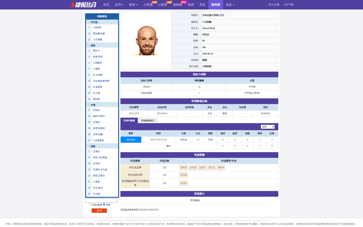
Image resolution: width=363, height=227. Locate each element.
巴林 (210, 139)
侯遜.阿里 (98, 56)
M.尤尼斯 (97, 75)
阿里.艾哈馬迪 (100, 157)
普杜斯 (96, 99)
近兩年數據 (129, 120)
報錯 (222, 15)
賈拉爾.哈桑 (99, 33)
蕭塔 (225, 113)
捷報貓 (177, 4)
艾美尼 (96, 151)
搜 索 (99, 210)
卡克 (209, 113)
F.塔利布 (97, 27)
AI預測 (148, 4)
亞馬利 (96, 122)
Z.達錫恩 (97, 62)
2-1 (198, 139)
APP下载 (288, 4)
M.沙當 (96, 93)
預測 (191, 4)
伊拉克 (183, 139)
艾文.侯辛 (98, 187)
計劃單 (162, 4)
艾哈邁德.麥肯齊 (101, 81)
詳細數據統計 (148, 120)
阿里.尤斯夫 (99, 175)
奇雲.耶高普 (99, 128)
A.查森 (96, 181)
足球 (118, 4)
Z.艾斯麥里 (98, 140)
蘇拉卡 (96, 50)
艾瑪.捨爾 (98, 134)
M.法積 (96, 194)
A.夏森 (96, 68)
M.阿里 (96, 163)
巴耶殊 (96, 110)
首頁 (106, 4)
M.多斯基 (97, 87)
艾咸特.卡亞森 (100, 169)
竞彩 (202, 4)
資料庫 (215, 4)
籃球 (132, 4)
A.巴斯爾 (97, 39)
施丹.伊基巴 (99, 116)
